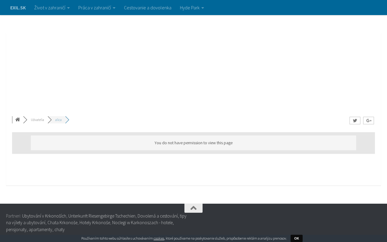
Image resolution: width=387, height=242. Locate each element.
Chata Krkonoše (62, 222)
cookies (159, 238)
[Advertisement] (193, 60)
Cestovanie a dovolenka (147, 8)
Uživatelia (37, 120)
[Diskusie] (18, 119)
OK (296, 238)
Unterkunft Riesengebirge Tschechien (101, 216)
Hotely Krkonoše (95, 222)
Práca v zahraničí (94, 8)
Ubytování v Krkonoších (44, 216)
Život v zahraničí (49, 8)
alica (58, 120)
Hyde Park (190, 8)
